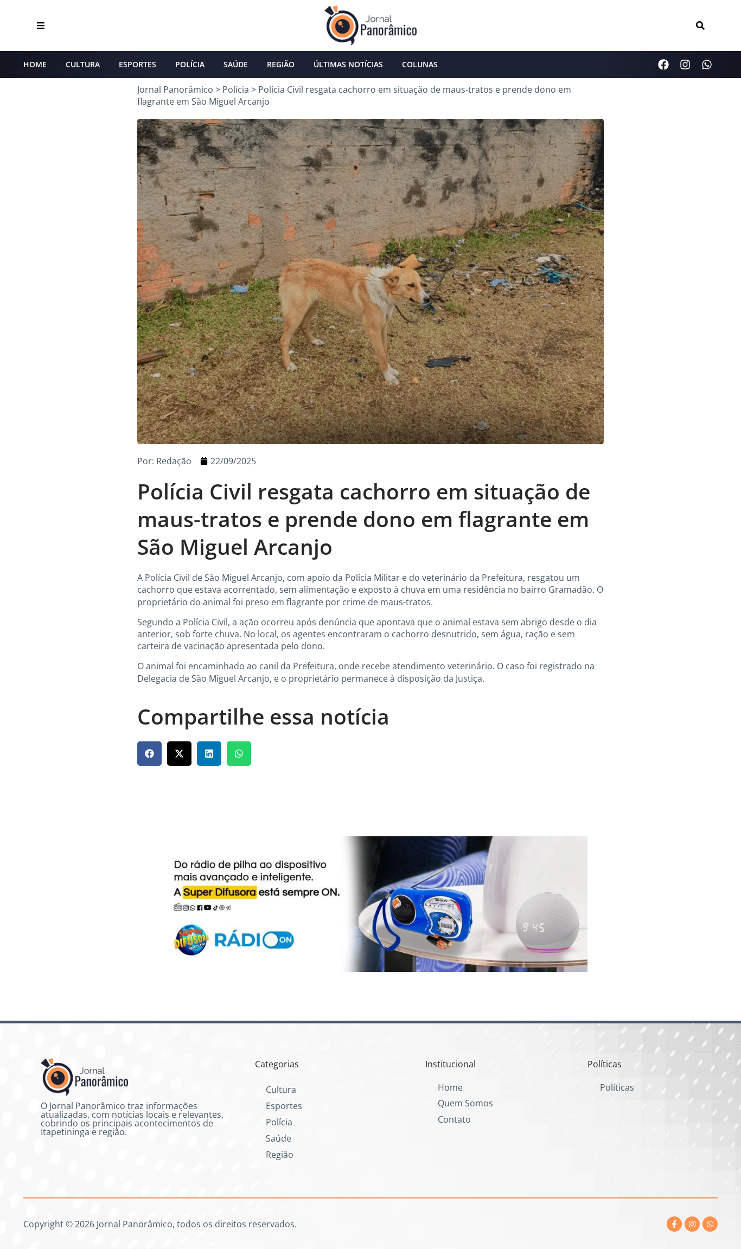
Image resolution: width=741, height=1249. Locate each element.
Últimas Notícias (348, 64)
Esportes (137, 64)
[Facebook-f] (674, 1224)
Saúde (235, 64)
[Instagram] (685, 64)
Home (35, 64)
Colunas (420, 64)
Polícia (190, 64)
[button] (149, 753)
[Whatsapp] (707, 64)
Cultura (83, 64)
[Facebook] (663, 64)
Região (281, 64)
